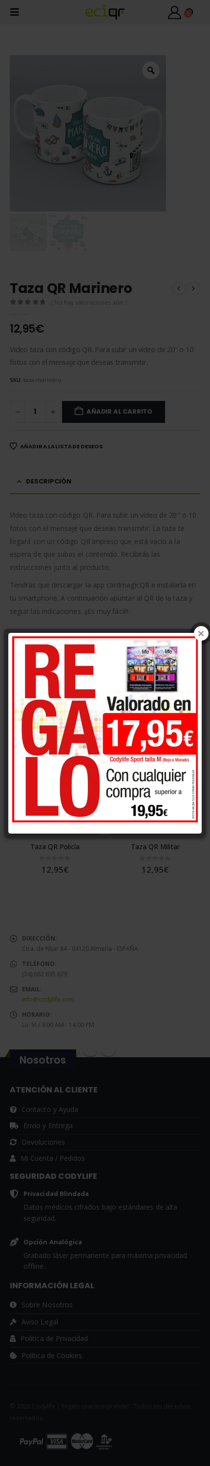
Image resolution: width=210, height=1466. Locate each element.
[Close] (201, 633)
